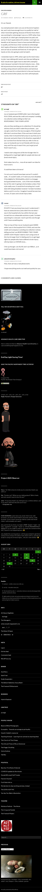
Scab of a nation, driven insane (13, 2)
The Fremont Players (7, 813)
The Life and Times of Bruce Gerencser (13, 744)
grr (6, 86)
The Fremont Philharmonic (9, 686)
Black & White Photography (10, 726)
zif (4, 93)
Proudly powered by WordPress (9, 889)
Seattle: (3, 581)
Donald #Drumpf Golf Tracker (10, 775)
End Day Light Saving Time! (12, 357)
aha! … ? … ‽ (5, 627)
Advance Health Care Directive (26, 344)
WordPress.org (6, 659)
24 (9, 563)
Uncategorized (6, 10)
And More (4, 672)
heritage (4, 616)
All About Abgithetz (7, 613)
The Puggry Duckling (7, 747)
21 (32, 560)
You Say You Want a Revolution (11, 793)
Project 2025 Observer (10, 478)
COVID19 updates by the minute (11, 771)
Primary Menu (39, 2)
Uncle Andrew (5, 751)
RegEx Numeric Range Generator (11, 396)
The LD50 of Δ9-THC (7, 789)
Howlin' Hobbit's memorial (9, 733)
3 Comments (28, 17)
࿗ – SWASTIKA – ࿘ (7, 635)
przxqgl (18, 17)
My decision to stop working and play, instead (15, 786)
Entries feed (5, 651)
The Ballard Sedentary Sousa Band (11, 683)
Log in (3, 648)
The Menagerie (5, 620)
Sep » (38, 569)
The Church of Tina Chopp (9, 740)
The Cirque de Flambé (8, 810)
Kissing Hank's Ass (7, 504)
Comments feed (6, 655)
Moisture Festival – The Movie (10, 806)
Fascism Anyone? (6, 779)
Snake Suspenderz (6, 679)
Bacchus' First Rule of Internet (10, 768)
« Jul (3, 569)
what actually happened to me (10, 624)
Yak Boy (3, 755)
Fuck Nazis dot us (6, 782)
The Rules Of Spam (7, 631)
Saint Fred (4, 675)
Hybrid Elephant (6, 699)
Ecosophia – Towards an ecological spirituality (15, 729)
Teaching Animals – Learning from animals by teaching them (20, 736)
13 (27, 557)
